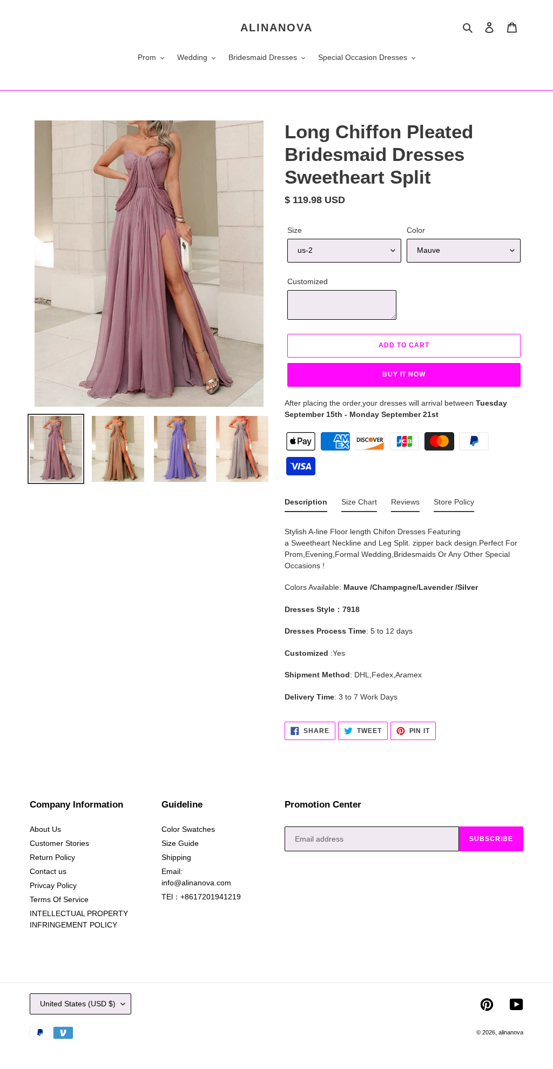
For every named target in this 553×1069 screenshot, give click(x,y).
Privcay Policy (53, 885)
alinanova (276, 27)
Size (294, 230)
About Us (45, 829)
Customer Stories (59, 843)
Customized (307, 281)
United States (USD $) (78, 1003)
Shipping (176, 857)
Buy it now (404, 374)
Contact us (48, 871)
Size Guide (180, 843)
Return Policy (52, 857)
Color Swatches (188, 829)
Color (416, 230)
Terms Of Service (59, 899)
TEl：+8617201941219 (201, 896)
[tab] (306, 504)
